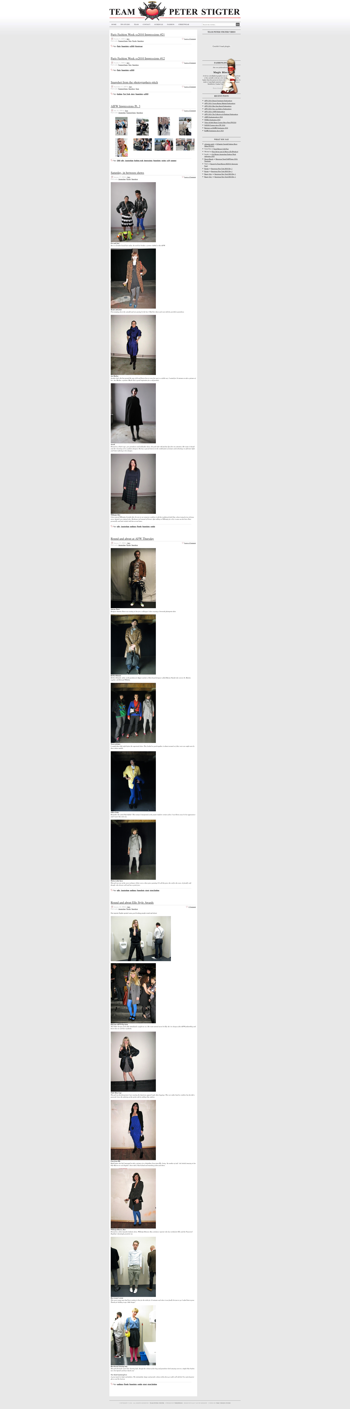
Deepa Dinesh (208, 159)
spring (163, 160)
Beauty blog (208, 174)
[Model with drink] (133, 308)
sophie (153, 526)
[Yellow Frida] (133, 811)
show (133, 94)
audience (133, 526)
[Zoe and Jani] (133, 242)
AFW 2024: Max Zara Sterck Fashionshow (217, 106)
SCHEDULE (158, 24)
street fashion (154, 890)
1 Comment (192, 907)
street (147, 890)
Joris (126, 111)
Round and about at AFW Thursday (132, 538)
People (134, 41)
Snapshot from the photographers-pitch (134, 82)
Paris (130, 41)
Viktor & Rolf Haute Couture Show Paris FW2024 (220, 122)
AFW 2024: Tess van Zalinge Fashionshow (217, 109)
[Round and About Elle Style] (141, 960)
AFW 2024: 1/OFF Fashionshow (214, 111)
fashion (119, 94)
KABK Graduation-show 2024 (214, 131)
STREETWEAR (183, 24)
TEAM (136, 24)
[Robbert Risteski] (133, 674)
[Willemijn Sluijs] (133, 513)
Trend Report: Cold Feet (221, 149)
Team (137, 89)
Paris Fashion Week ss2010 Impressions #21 (138, 34)
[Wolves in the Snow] (133, 879)
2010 (118, 160)
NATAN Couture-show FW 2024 (214, 125)
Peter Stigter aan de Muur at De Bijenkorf (225, 151)
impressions (148, 160)
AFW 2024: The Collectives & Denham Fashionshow (221, 114)
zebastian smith (209, 144)
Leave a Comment (190, 39)
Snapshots (140, 41)
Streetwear (139, 46)
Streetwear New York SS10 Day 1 (221, 169)
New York (126, 94)
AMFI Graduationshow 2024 (213, 117)
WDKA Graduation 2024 (212, 120)
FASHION (170, 24)
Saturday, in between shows (127, 173)
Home (113, 24)
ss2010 (132, 46)
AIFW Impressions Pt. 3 (125, 106)
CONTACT (146, 24)
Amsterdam (122, 113)
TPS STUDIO (125, 24)
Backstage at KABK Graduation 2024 (216, 128)
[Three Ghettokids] (133, 742)
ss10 (168, 160)
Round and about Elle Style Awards (132, 902)
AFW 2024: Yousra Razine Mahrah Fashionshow (219, 103)
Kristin (206, 169)
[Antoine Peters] (133, 608)
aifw (122, 160)
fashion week (138, 160)
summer (173, 160)
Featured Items (123, 41)
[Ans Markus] (133, 374)
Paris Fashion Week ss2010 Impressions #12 (138, 58)
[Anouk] (133, 443)
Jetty (128, 39)
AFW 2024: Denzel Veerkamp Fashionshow (218, 101)
